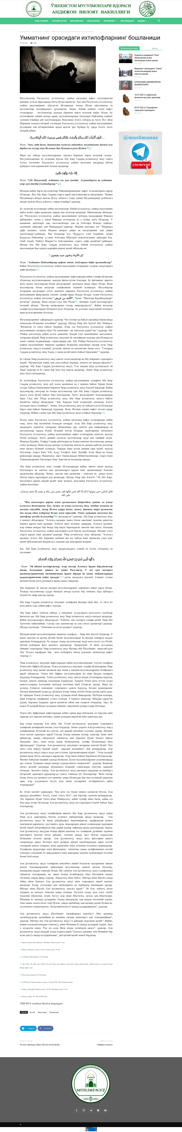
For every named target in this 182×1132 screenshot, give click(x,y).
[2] (59, 183)
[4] (75, 301)
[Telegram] (98, 1110)
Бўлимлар (109, 21)
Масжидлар (127, 21)
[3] (37, 269)
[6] (56, 516)
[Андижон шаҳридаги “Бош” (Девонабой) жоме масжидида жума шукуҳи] (125, 58)
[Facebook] (76, 1110)
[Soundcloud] (91, 1110)
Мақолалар (93, 21)
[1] (89, 148)
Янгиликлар (76, 21)
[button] (159, 21)
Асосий (32, 1012)
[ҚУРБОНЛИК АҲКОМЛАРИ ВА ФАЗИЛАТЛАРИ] (125, 85)
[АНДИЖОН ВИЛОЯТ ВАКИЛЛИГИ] (91, 9)
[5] (103, 412)
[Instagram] (83, 1110)
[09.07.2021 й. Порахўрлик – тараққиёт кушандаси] (125, 111)
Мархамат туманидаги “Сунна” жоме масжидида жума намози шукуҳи (148, 71)
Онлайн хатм (59, 21)
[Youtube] (105, 1110)
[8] (30, 655)
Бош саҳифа (41, 21)
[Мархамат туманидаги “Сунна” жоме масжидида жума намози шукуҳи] (125, 72)
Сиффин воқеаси (105, 1044)
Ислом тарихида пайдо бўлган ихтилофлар (40, 1044)
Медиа (141, 21)
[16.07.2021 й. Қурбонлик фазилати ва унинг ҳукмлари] (125, 98)
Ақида (46, 31)
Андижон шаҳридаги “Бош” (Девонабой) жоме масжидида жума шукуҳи (146, 58)
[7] (62, 577)
